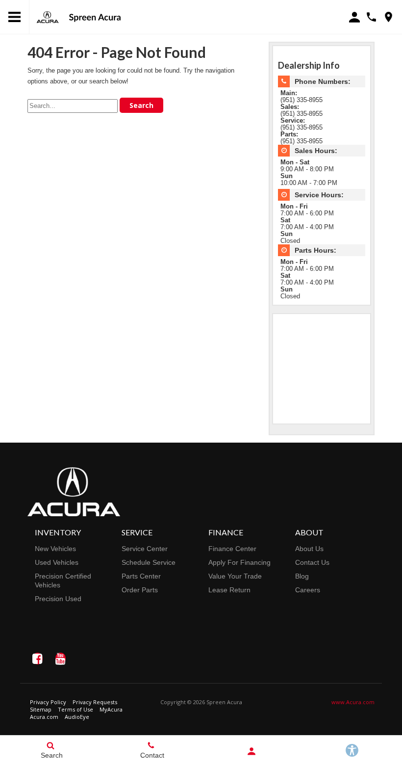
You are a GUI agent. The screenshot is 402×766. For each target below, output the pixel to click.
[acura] (47, 17)
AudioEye (77, 716)
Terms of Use (75, 709)
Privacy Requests (95, 702)
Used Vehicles (56, 562)
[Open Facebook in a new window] (37, 658)
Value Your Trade (235, 576)
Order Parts (140, 590)
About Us (309, 549)
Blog (302, 576)
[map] (388, 17)
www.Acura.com (353, 702)
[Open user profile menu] (251, 751)
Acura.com (44, 716)
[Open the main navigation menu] (14, 17)
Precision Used (58, 599)
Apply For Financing (239, 562)
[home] (95, 17)
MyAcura (111, 709)
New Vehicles (55, 549)
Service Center (145, 549)
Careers (307, 590)
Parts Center (141, 576)
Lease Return (229, 590)
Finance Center (232, 549)
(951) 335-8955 (301, 100)
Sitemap (40, 709)
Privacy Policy (48, 702)
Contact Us (312, 562)
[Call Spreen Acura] (371, 17)
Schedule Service (149, 562)
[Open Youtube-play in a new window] (60, 658)
